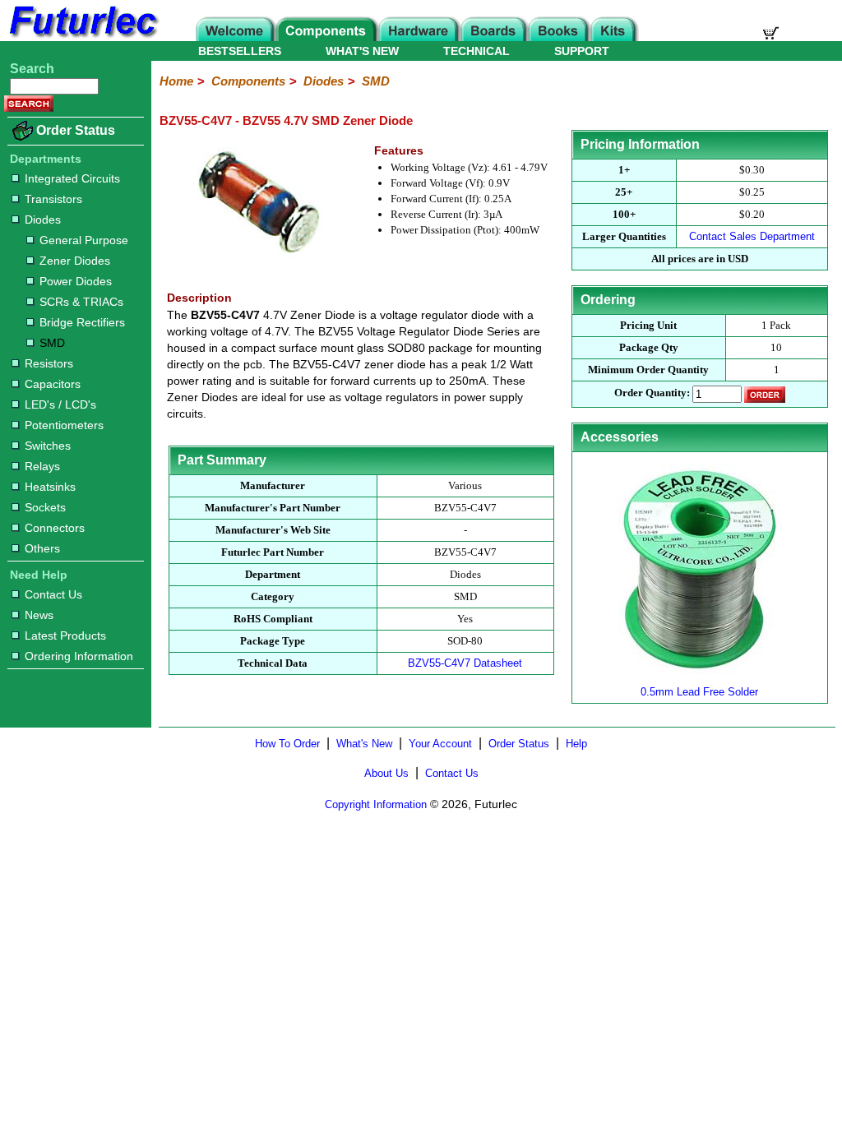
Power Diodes (75, 281)
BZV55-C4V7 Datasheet (465, 663)
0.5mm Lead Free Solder (699, 692)
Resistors (49, 363)
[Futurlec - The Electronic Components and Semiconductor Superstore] (82, 37)
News (39, 615)
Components (248, 81)
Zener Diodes (74, 260)
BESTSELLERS (239, 51)
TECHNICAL (476, 51)
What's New (364, 743)
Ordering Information (79, 656)
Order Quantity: (652, 392)
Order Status (75, 130)
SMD (52, 342)
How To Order (287, 743)
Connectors (55, 527)
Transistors (53, 199)
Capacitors (53, 384)
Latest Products (65, 635)
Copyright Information (376, 804)
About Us (386, 773)
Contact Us (53, 594)
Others (42, 548)
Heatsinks (50, 486)
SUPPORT (581, 51)
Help (576, 743)
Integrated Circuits (72, 178)
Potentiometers (64, 425)
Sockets (45, 507)
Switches (48, 445)
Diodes (43, 219)
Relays (42, 466)
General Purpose (83, 240)
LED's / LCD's (60, 404)
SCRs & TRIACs (81, 301)
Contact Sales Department (752, 236)
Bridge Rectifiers (82, 322)
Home (176, 81)
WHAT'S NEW (362, 51)
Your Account (440, 743)
